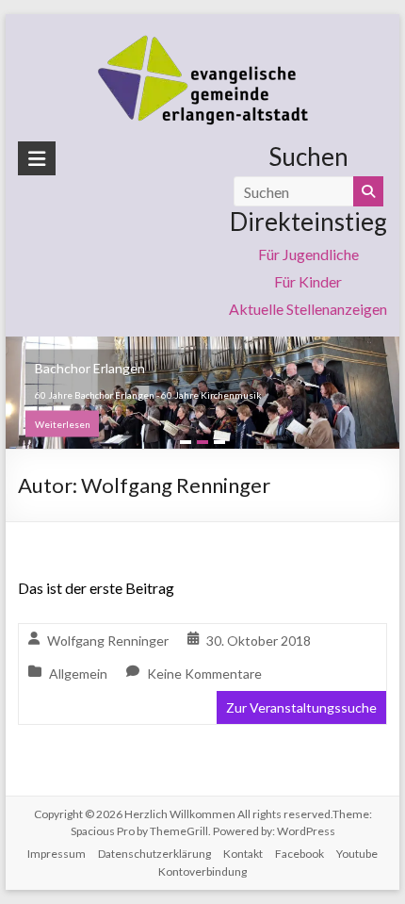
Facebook (299, 853)
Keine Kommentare (204, 674)
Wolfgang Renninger (108, 641)
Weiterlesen (62, 424)
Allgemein (78, 674)
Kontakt (243, 853)
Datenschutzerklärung (154, 853)
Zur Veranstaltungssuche (301, 707)
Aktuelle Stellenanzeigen (308, 309)
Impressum (56, 853)
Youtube (357, 853)
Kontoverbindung (202, 871)
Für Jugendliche (308, 254)
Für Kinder (308, 281)
